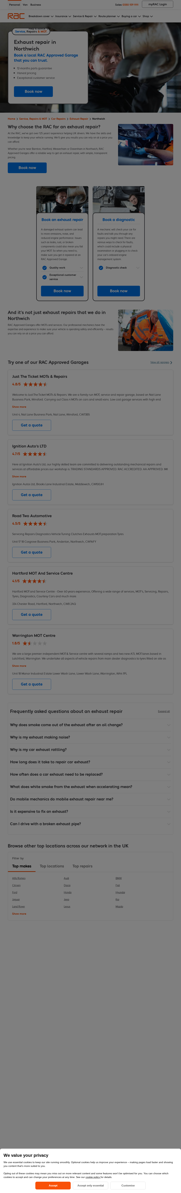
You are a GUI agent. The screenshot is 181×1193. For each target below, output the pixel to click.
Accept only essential (90, 1185)
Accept (53, 1185)
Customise (128, 1185)
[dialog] (90, 1171)
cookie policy (93, 1177)
